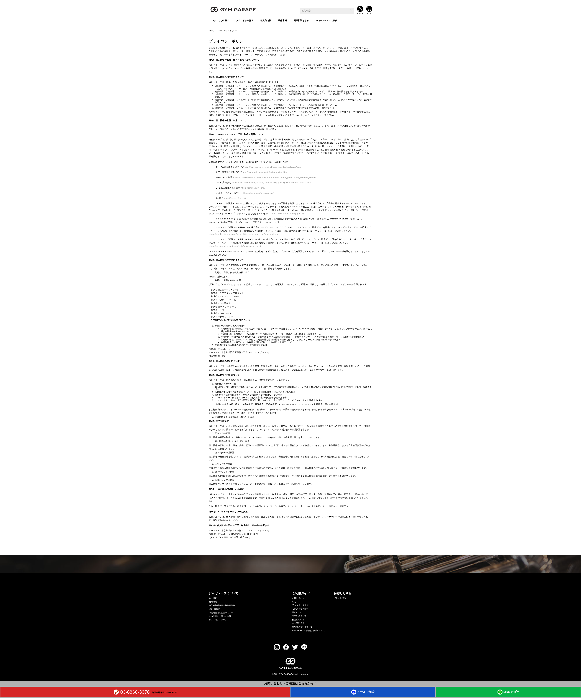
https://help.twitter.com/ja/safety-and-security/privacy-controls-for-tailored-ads (271, 182)
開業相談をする (301, 20)
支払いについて (299, 616)
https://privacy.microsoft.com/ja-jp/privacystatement (235, 246)
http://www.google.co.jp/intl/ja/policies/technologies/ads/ (273, 167)
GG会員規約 (214, 609)
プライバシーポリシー (219, 620)
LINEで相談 (511, 691)
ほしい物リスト (341, 598)
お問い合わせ (298, 598)
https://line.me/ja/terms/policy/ (258, 193)
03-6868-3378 (135, 692)
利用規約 (213, 602)
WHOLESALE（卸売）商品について (308, 630)
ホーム (212, 31)
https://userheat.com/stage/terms (225, 234)
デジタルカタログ (300, 605)
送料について (298, 612)
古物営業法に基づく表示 (220, 616)
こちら (262, 47)
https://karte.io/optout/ (235, 198)
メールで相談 (366, 691)
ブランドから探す (244, 20)
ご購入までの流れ (300, 609)
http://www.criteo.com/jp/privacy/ (288, 213)
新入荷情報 (265, 20)
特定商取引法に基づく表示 (221, 613)
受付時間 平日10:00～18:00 (164, 692)
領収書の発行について (302, 627)
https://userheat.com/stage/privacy (260, 234)
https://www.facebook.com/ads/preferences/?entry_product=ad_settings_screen (275, 177)
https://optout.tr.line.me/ (253, 188)
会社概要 (213, 598)
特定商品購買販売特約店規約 (222, 605)
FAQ (294, 602)
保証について (298, 619)
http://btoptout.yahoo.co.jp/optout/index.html (265, 172)
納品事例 (282, 20)
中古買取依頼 (298, 623)
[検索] (351, 10)
